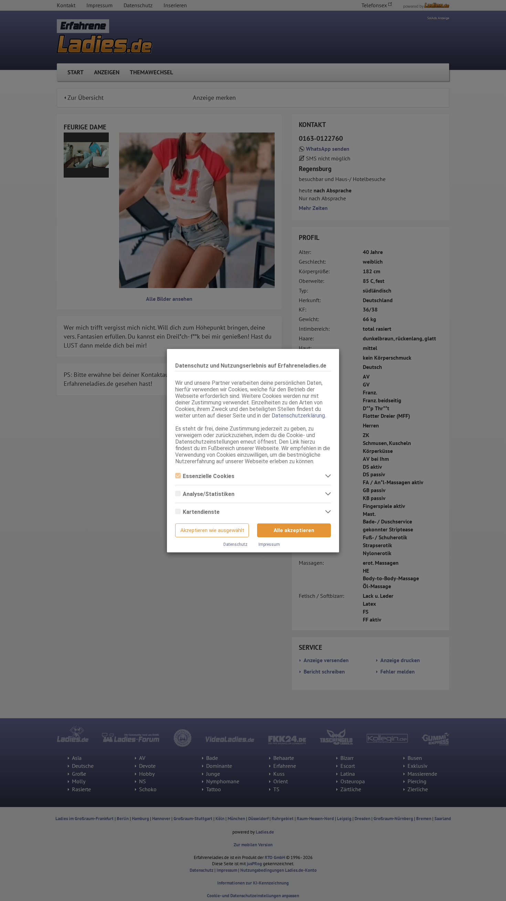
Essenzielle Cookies (208, 476)
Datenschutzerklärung (298, 415)
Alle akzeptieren (294, 530)
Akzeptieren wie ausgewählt (212, 530)
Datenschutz (235, 544)
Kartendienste (201, 512)
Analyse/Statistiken (208, 494)
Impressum (269, 544)
